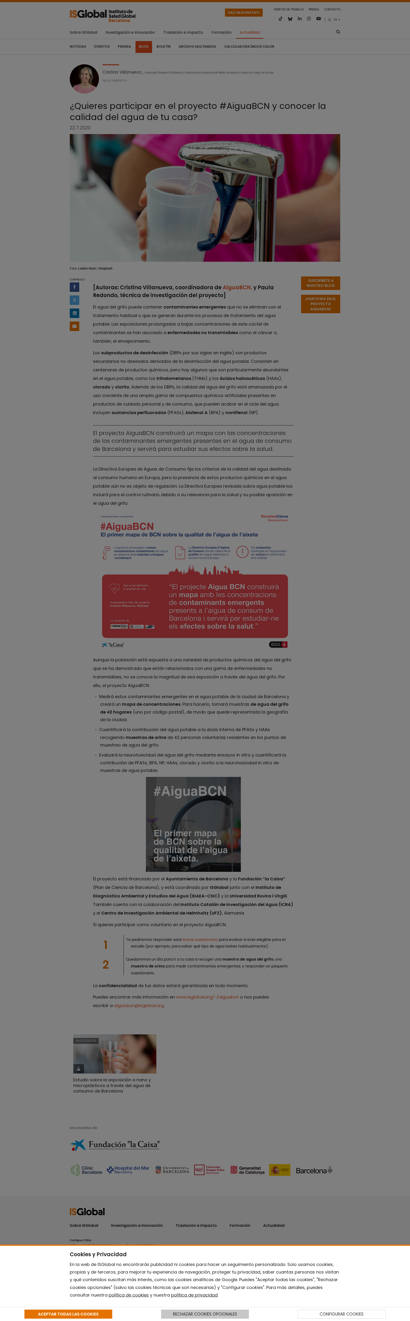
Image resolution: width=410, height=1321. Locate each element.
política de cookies (129, 1295)
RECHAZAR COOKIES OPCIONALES (205, 1314)
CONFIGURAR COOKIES (341, 1314)
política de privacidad (194, 1295)
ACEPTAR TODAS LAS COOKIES (68, 1314)
